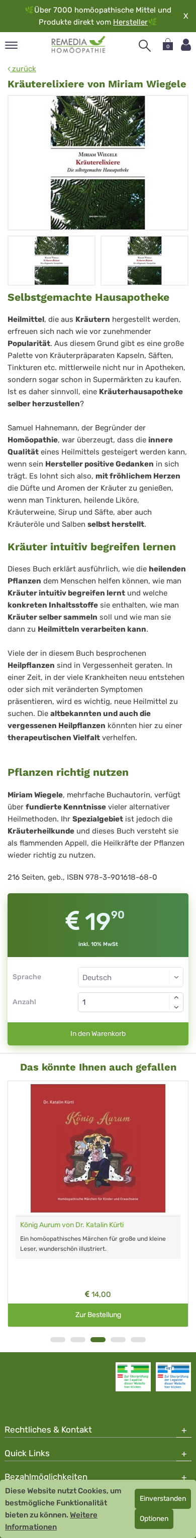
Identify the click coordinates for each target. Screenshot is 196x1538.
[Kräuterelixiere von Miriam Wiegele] (98, 162)
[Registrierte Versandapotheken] (133, 1376)
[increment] (176, 997)
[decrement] (176, 1007)
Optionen (154, 1518)
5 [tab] (138, 1339)
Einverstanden (163, 1498)
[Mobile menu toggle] (11, 46)
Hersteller (130, 22)
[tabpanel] (98, 1204)
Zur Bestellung (98, 1315)
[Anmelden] (186, 45)
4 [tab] (118, 1339)
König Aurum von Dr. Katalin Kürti (72, 1225)
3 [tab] (98, 1339)
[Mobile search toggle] (145, 46)
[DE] (79, 45)
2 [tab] (77, 1339)
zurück (23, 68)
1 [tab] (57, 1339)
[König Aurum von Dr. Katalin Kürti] (98, 1148)
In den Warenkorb (98, 1033)
